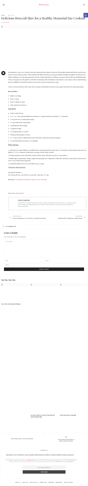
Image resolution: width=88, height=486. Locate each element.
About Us (17, 482)
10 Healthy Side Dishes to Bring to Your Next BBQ (31, 179)
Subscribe (51, 482)
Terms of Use (43, 482)
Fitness (13, 193)
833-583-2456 (70, 461)
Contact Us (25, 482)
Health (3, 15)
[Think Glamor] (44, 5)
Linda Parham (6, 22)
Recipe (22, 193)
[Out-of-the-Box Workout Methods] (14, 293)
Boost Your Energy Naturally (68, 415)
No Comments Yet (11, 226)
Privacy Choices (59, 461)
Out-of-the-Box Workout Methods (11, 304)
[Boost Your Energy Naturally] (73, 348)
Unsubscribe (59, 482)
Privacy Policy (30, 460)
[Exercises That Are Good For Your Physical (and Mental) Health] (44, 348)
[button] (86, 15)
